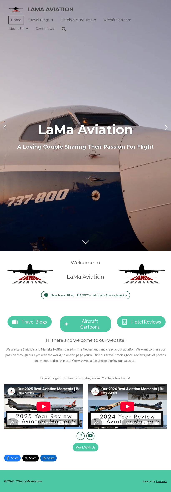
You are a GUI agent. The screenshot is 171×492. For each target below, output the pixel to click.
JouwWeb (161, 481)
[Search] (64, 28)
